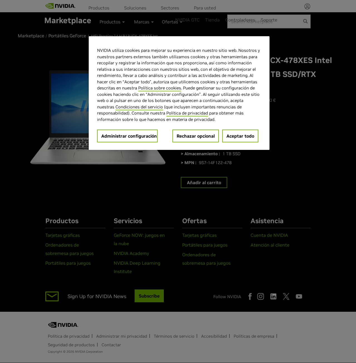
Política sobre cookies (159, 88)
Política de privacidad (187, 113)
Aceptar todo (240, 136)
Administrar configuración (129, 136)
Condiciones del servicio (139, 106)
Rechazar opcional (196, 136)
